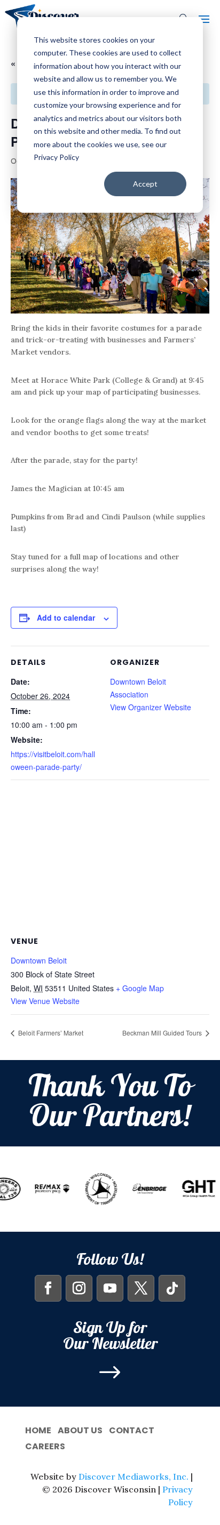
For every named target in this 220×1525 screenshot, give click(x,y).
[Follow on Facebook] (48, 1288)
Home (38, 1429)
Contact (131, 1429)
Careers (45, 1445)
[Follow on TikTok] (172, 1288)
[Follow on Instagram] (79, 1288)
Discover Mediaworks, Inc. (133, 1476)
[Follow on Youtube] (110, 1288)
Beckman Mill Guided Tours (162, 1032)
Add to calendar (66, 617)
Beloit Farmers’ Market (50, 1032)
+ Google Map (140, 988)
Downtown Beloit (39, 960)
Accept (145, 183)
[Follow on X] (141, 1288)
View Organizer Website (150, 707)
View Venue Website (45, 1001)
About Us (80, 1429)
